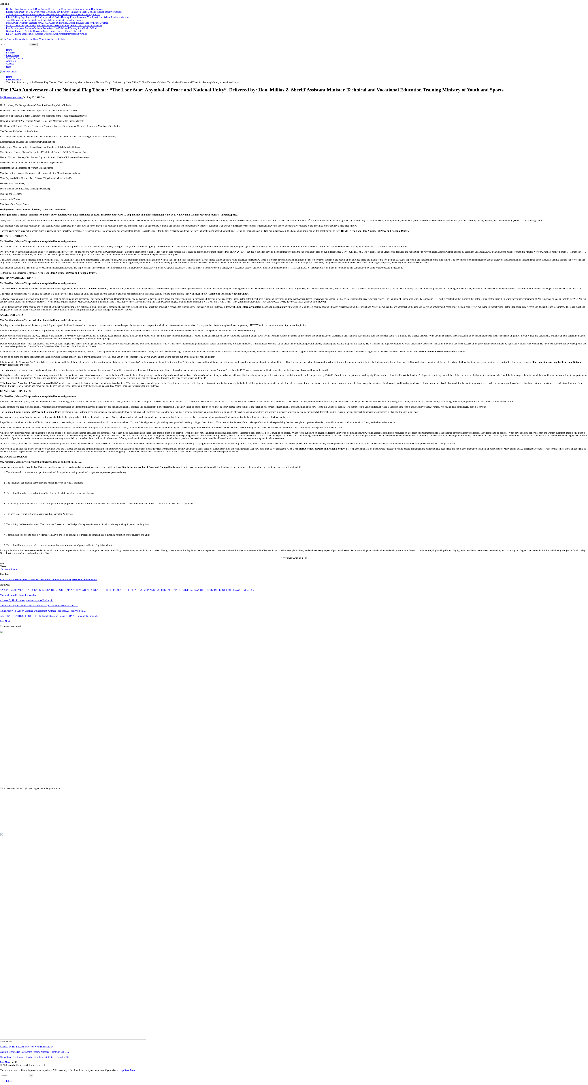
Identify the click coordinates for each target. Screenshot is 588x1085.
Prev (2, 621)
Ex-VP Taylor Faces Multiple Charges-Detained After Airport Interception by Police (46, 33)
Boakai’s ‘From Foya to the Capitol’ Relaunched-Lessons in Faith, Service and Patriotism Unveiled (54, 25)
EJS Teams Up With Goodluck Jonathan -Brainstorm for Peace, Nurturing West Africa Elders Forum (48, 579)
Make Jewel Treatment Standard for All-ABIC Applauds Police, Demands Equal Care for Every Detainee (57, 22)
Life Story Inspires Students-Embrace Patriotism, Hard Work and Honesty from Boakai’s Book (52, 28)
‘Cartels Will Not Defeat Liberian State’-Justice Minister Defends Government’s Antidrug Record (53, 14)
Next (7, 621)
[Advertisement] (294, 811)
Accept (120, 1070)
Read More (129, 1070)
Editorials (10, 52)
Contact (10, 63)
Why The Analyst (14, 58)
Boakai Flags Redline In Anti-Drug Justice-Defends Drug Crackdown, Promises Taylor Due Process (54, 9)
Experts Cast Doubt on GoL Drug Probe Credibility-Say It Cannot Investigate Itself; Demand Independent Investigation (64, 11)
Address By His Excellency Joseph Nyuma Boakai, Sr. (26, 1046)
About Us (11, 61)
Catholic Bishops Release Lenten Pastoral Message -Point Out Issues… (34, 1052)
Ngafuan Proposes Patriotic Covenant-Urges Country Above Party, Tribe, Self (43, 31)
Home (9, 50)
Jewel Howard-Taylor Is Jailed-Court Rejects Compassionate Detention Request (44, 20)
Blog (8, 66)
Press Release (12, 55)
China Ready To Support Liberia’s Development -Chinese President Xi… (35, 1057)
